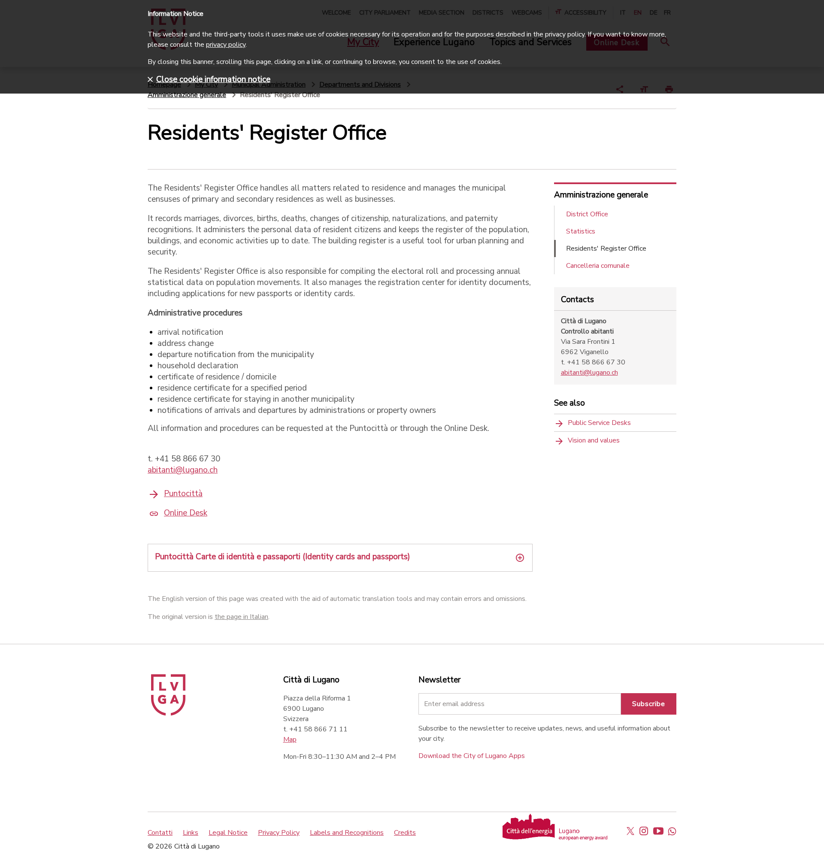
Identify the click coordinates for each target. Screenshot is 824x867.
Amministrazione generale (187, 95)
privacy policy (225, 44)
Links (190, 832)
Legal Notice (228, 832)
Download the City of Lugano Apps (471, 756)
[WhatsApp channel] (672, 831)
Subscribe (648, 704)
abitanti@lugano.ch (183, 470)
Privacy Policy (279, 832)
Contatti (160, 832)
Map (290, 739)
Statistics (580, 231)
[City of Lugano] (168, 713)
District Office (587, 214)
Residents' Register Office (606, 248)
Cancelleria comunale (598, 265)
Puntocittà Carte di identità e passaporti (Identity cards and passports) (282, 556)
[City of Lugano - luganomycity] (630, 831)
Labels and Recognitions (347, 832)
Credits (405, 832)
